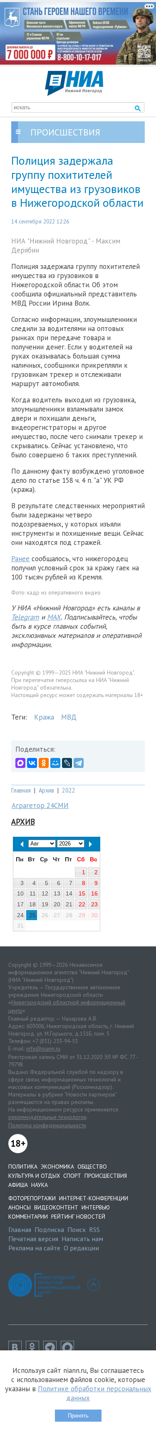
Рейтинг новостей (78, 1216)
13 (57, 893)
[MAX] (20, 763)
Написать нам (82, 1238)
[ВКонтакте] (32, 763)
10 (20, 893)
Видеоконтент (56, 1207)
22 (82, 904)
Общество (92, 1166)
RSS (94, 1229)
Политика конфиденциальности (47, 1125)
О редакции (81, 1248)
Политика (22, 1166)
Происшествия (105, 1175)
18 (32, 904)
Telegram (25, 617)
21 (69, 904)
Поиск (76, 1229)
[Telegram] (79, 763)
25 (32, 915)
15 (82, 893)
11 (33, 893)
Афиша (18, 1185)
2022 (68, 790)
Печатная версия (33, 1238)
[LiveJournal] (67, 763)
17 (20, 904)
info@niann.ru (43, 1048)
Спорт (72, 1175)
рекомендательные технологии (47, 1117)
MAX (54, 617)
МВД (69, 717)
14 (69, 893)
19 (45, 904)
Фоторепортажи (32, 1198)
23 (94, 904)
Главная (21, 790)
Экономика (57, 1166)
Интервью (96, 1207)
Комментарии (28, 1216)
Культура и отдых (34, 1175)
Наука (39, 1185)
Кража (44, 717)
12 (45, 893)
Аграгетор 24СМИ (40, 805)
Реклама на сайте (34, 1248)
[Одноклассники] (44, 763)
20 (57, 904)
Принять (78, 1415)
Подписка (49, 1229)
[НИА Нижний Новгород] (74, 93)
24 (20, 915)
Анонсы (19, 1207)
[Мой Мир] (55, 763)
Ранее (20, 558)
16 (94, 893)
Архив (46, 790)
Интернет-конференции (93, 1198)
